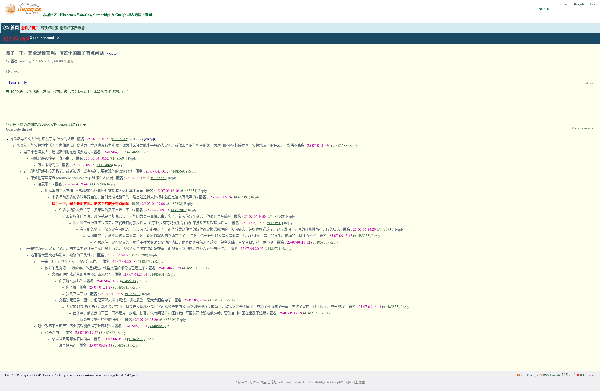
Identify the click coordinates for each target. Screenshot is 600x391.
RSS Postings (529, 375)
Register (580, 3)
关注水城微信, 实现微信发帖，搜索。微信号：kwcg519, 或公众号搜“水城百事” (67, 91)
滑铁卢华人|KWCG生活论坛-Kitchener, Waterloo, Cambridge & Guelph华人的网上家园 (300, 382)
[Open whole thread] (131, 138)
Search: (543, 8)
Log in (566, 3)
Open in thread (42, 38)
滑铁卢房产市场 (72, 28)
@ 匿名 (68, 61)
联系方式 (568, 375)
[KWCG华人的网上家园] (24, 14)
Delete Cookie (587, 375)
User (592, 3)
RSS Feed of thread (584, 128)
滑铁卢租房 (49, 28)
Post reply (18, 82)
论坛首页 (10, 27)
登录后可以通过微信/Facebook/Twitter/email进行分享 (46, 124)
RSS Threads (551, 375)
